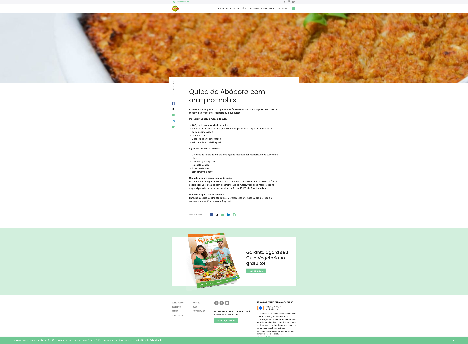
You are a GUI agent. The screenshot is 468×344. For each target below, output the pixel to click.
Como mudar (223, 8)
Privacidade (198, 311)
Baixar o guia (256, 271)
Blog (271, 8)
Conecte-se (253, 8)
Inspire (264, 8)
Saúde (243, 8)
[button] (293, 8)
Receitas (234, 8)
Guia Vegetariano (226, 320)
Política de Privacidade (150, 340)
